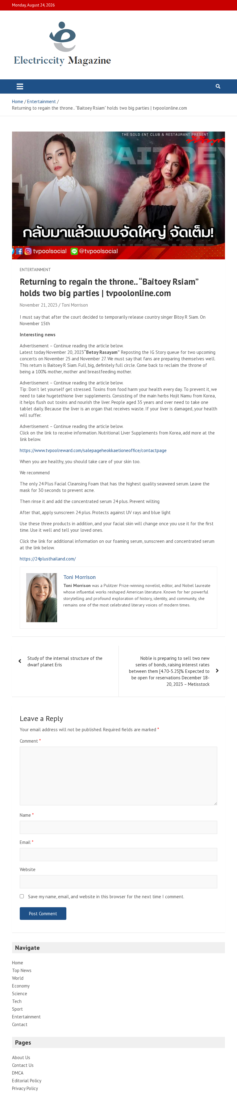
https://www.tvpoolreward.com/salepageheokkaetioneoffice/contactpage (93, 450)
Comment (30, 741)
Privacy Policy (25, 1088)
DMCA (17, 1073)
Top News (21, 970)
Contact (19, 1024)
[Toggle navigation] (20, 86)
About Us (21, 1057)
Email (26, 842)
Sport (17, 1009)
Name (27, 815)
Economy (21, 986)
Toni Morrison (74, 305)
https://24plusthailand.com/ (48, 559)
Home (17, 963)
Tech (17, 1001)
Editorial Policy (26, 1081)
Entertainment (35, 269)
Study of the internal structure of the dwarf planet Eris (64, 661)
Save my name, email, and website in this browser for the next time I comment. (106, 896)
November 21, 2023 (38, 305)
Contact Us (23, 1065)
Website (27, 869)
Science (19, 993)
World (17, 978)
